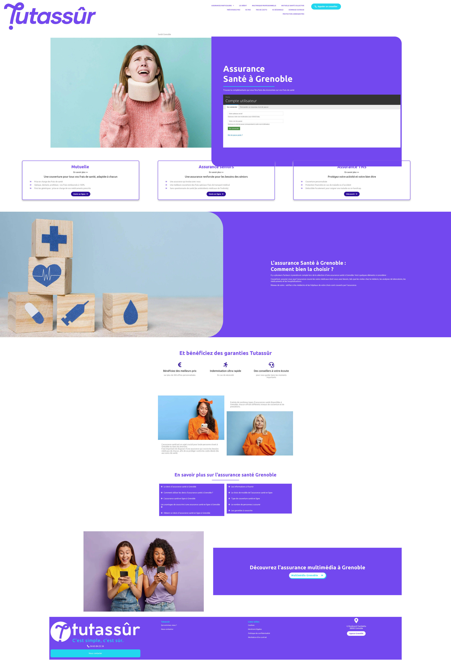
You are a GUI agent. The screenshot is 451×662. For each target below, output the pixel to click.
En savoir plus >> (80, 172)
